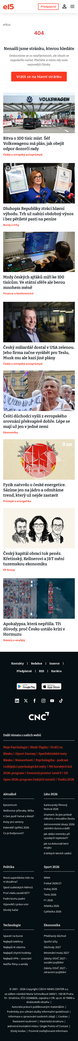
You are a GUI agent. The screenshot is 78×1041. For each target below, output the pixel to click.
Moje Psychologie (15, 747)
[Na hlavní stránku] (8, 6)
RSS (41, 671)
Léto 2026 (51, 794)
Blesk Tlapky (39, 747)
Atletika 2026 (51, 906)
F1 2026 (48, 900)
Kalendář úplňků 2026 (16, 827)
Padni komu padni (14, 898)
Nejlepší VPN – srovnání (17, 958)
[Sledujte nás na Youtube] (52, 700)
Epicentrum (10, 805)
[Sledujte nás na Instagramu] (43, 700)
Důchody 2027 (52, 947)
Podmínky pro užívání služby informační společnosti (38, 1011)
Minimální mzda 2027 (56, 953)
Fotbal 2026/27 (52, 883)
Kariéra (56, 671)
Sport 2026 (51, 867)
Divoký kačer (10, 910)
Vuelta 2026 (66, 779)
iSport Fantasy (25, 754)
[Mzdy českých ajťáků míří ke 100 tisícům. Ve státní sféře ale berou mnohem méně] (39, 252)
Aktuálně (9, 794)
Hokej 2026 (50, 889)
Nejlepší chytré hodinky (17, 953)
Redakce (36, 663)
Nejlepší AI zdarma (14, 947)
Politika (8, 867)
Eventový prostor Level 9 (44, 773)
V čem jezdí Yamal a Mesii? (18, 816)
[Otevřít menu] (72, 6)
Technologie (12, 925)
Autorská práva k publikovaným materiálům (38, 1007)
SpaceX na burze (13, 936)
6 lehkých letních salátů (57, 853)
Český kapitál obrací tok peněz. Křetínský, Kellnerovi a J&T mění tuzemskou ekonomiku (33, 558)
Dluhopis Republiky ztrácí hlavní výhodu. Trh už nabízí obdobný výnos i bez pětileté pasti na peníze (38, 213)
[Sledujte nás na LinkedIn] (17, 700)
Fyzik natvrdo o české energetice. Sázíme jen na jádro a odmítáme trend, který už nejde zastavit (34, 490)
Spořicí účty (51, 941)
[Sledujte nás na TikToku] (61, 700)
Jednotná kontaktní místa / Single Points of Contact (38, 1026)
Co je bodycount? (13, 833)
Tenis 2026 (50, 894)
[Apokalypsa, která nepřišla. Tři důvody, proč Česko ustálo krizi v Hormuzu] (39, 598)
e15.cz (6, 24)
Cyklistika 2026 (52, 911)
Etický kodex (18, 1031)
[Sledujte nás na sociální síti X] (26, 700)
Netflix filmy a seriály (15, 964)
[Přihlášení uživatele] (64, 6)
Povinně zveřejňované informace (48, 1031)
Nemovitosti (24, 760)
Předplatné (24, 671)
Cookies (63, 1016)
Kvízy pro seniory (13, 822)
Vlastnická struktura (51, 1021)
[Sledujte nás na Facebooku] (34, 700)
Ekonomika (52, 925)
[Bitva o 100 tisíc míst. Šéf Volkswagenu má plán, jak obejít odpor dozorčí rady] (39, 113)
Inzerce (54, 663)
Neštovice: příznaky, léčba (18, 810)
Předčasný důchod (55, 936)
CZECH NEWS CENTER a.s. (53, 989)
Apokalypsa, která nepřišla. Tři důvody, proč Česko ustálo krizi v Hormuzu (34, 629)
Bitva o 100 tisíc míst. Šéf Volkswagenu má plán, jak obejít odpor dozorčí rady (33, 143)
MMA (47, 877)
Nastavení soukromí (25, 1021)
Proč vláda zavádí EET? (16, 893)
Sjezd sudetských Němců (18, 887)
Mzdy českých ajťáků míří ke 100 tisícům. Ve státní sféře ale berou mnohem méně (34, 282)
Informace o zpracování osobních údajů (31, 1016)
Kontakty (17, 663)
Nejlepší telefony (13, 941)
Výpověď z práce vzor (16, 904)
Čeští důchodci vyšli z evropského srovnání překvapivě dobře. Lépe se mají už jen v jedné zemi (36, 421)
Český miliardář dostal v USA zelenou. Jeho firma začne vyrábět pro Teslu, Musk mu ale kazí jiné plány (39, 352)
